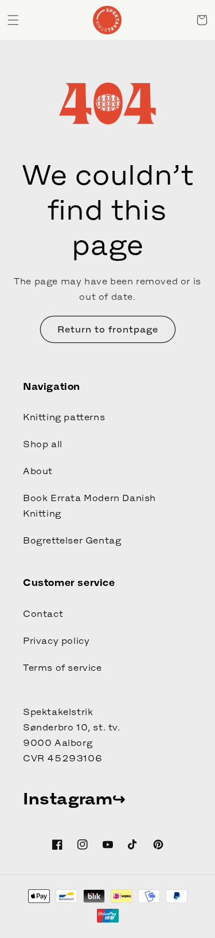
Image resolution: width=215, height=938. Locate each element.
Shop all (42, 444)
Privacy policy (56, 640)
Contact (43, 613)
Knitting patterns (64, 417)
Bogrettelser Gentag (72, 540)
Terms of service (62, 667)
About (38, 471)
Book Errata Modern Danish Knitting (89, 505)
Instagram (67, 799)
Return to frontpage (107, 329)
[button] (13, 20)
